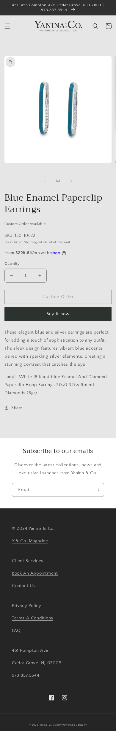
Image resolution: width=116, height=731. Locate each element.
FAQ (16, 630)
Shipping (30, 242)
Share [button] (17, 407)
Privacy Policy (26, 605)
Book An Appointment (35, 573)
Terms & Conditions (32, 618)
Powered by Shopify (74, 725)
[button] (7, 26)
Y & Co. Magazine (30, 540)
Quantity (12, 263)
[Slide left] (44, 181)
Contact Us (23, 585)
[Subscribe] (97, 490)
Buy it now (58, 313)
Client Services (27, 560)
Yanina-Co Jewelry (51, 725)
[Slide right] (71, 181)
